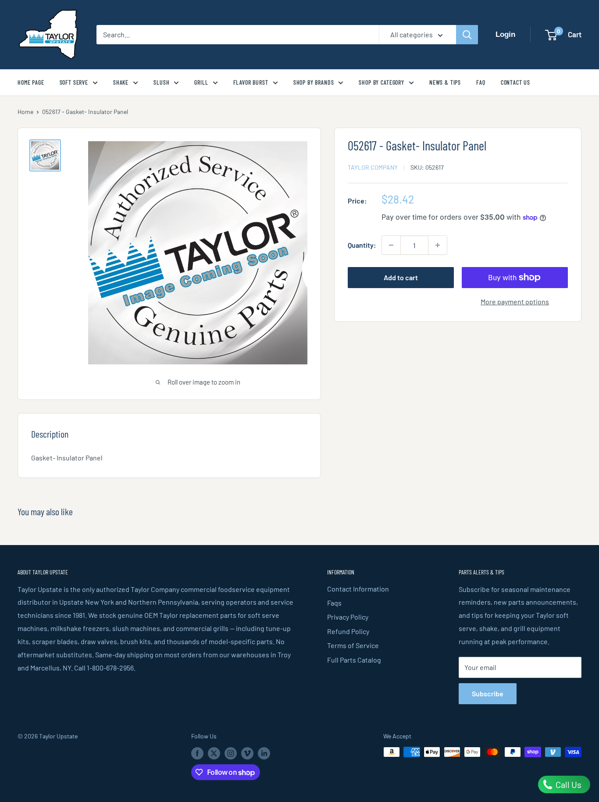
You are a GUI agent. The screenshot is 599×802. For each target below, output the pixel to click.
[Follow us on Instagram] (231, 753)
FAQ (480, 82)
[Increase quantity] (437, 245)
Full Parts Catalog (354, 660)
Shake (120, 82)
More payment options (515, 301)
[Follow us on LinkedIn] (264, 753)
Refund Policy (348, 631)
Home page (31, 82)
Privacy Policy (347, 617)
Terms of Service (353, 645)
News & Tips (445, 82)
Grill (201, 82)
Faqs (334, 603)
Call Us (567, 784)
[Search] (467, 34)
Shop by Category (381, 82)
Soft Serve (74, 82)
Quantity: (362, 245)
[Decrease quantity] (391, 245)
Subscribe (487, 693)
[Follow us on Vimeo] (247, 753)
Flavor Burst (250, 82)
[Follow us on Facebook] (197, 753)
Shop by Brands (313, 82)
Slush (161, 82)
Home (25, 111)
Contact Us (515, 82)
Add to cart (401, 277)
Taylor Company (373, 167)
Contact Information (358, 589)
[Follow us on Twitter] (214, 753)
